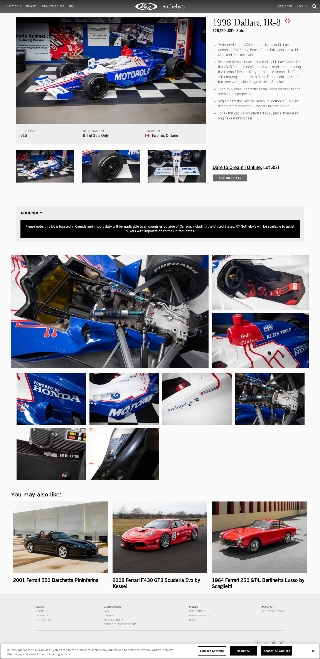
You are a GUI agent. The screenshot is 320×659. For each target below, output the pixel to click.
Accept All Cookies (276, 650)
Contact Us (43, 620)
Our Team (42, 615)
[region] (160, 651)
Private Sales (52, 6)
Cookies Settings (273, 611)
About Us (42, 611)
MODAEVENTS (112, 620)
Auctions (13, 6)
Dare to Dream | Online (236, 167)
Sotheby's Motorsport (118, 624)
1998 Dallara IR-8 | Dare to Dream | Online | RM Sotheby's (160, 6)
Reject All (243, 650)
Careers (109, 615)
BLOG (192, 620)
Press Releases (199, 615)
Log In (302, 6)
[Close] (313, 651)
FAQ (106, 611)
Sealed (31, 6)
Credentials (197, 611)
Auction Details (230, 177)
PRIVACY (268, 606)
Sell (72, 6)
